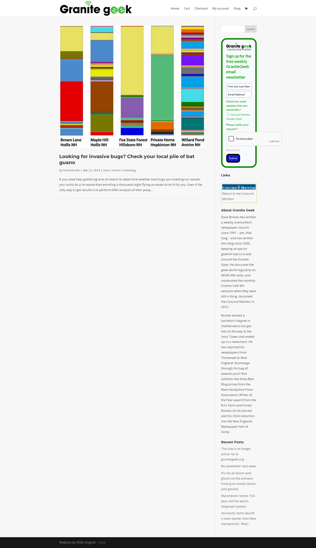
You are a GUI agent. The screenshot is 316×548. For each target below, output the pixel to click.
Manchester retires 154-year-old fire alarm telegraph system (238, 501)
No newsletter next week (238, 466)
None (106, 170)
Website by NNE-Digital (77, 542)
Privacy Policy (233, 150)
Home (175, 8)
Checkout (201, 8)
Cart (187, 8)
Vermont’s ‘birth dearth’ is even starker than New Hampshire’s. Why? (238, 518)
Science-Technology (123, 170)
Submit (233, 158)
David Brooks (71, 170)
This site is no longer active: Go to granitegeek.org (236, 454)
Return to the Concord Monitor (238, 196)
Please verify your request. (237, 126)
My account (220, 8)
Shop (237, 8)
